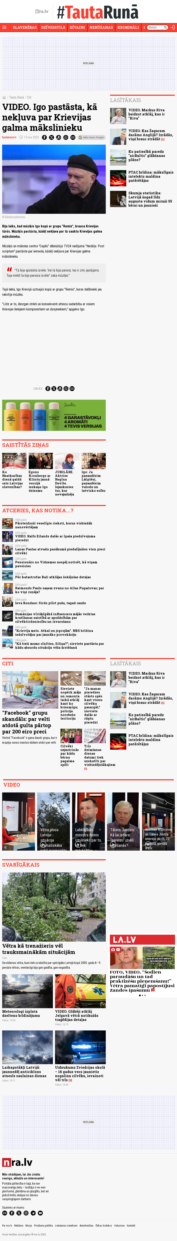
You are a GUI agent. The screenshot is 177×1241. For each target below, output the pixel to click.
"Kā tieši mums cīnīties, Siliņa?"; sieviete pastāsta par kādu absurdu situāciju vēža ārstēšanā (59, 645)
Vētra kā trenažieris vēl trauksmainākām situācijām (38, 948)
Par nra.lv (7, 1225)
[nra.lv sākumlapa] (41, 11)
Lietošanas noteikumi (66, 1225)
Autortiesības (86, 1225)
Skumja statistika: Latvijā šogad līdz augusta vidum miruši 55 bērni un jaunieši (150, 199)
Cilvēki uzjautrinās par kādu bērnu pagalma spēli (69, 755)
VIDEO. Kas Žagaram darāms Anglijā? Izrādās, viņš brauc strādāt (150, 134)
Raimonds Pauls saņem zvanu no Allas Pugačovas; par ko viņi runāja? (59, 590)
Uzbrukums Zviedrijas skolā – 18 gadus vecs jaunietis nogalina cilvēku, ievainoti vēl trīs (80, 1073)
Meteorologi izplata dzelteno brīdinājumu (21, 1013)
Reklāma (18, 1225)
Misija (28, 1225)
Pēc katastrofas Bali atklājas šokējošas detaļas (53, 577)
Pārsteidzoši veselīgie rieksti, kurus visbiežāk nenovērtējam (53, 525)
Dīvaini (77, 27)
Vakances (119, 1225)
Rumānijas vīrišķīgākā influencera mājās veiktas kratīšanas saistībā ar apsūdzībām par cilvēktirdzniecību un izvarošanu (55, 618)
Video (11, 784)
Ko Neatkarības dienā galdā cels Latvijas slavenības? (12, 479)
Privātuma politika (43, 1225)
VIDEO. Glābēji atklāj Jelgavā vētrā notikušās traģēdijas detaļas (76, 1015)
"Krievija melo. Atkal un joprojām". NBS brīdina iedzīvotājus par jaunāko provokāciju (54, 632)
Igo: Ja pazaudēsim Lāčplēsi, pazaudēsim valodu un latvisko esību (93, 481)
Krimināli (128, 27)
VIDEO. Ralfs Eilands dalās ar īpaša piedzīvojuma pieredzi (55, 538)
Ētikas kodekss (104, 1225)
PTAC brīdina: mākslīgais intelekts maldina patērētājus (151, 176)
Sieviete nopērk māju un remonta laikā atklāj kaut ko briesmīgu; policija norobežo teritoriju (70, 703)
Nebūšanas (101, 27)
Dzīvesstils (53, 27)
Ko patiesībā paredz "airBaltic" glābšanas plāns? (146, 155)
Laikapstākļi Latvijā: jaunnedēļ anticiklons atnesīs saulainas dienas (24, 1071)
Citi (29, 97)
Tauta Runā (16, 97)
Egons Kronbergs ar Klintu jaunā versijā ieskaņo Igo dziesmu (40, 481)
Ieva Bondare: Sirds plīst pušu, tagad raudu (50, 603)
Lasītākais (125, 100)
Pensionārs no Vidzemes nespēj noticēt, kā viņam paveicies (56, 564)
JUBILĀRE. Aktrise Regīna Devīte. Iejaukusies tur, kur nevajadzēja (64, 483)
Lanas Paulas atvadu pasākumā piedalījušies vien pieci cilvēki (60, 551)
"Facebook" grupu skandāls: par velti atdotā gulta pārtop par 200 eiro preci (26, 722)
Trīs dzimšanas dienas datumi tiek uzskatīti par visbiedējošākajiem (99, 755)
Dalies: (38, 388)
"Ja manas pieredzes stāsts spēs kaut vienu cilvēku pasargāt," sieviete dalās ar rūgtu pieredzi (93, 705)
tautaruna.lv (9, 137)
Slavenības (25, 27)
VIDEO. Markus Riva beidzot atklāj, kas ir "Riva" (146, 114)
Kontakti (131, 1225)
